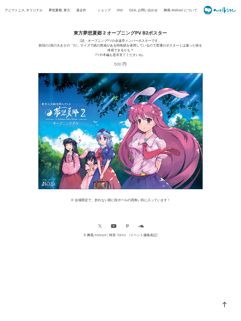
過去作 (81, 10)
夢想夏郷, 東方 (59, 10)
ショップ (104, 10)
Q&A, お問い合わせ (143, 10)
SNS (120, 10)
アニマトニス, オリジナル (24, 10)
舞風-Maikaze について (180, 10)
